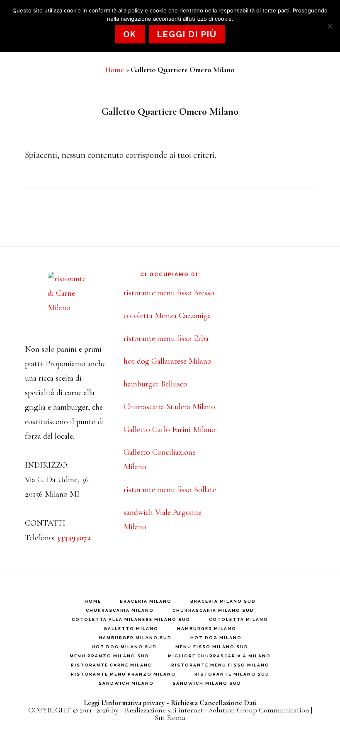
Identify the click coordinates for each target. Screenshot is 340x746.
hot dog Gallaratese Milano (167, 361)
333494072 (73, 538)
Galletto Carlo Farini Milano (170, 430)
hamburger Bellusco (155, 384)
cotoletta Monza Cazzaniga (167, 316)
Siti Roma (170, 717)
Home (114, 69)
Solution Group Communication (259, 710)
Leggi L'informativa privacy (124, 702)
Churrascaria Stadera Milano (169, 407)
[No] (329, 26)
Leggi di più (187, 34)
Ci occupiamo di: (170, 275)
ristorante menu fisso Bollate (170, 490)
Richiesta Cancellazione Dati (214, 702)
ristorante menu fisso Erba (166, 338)
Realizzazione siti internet (163, 710)
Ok (129, 34)
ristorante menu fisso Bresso (169, 293)
